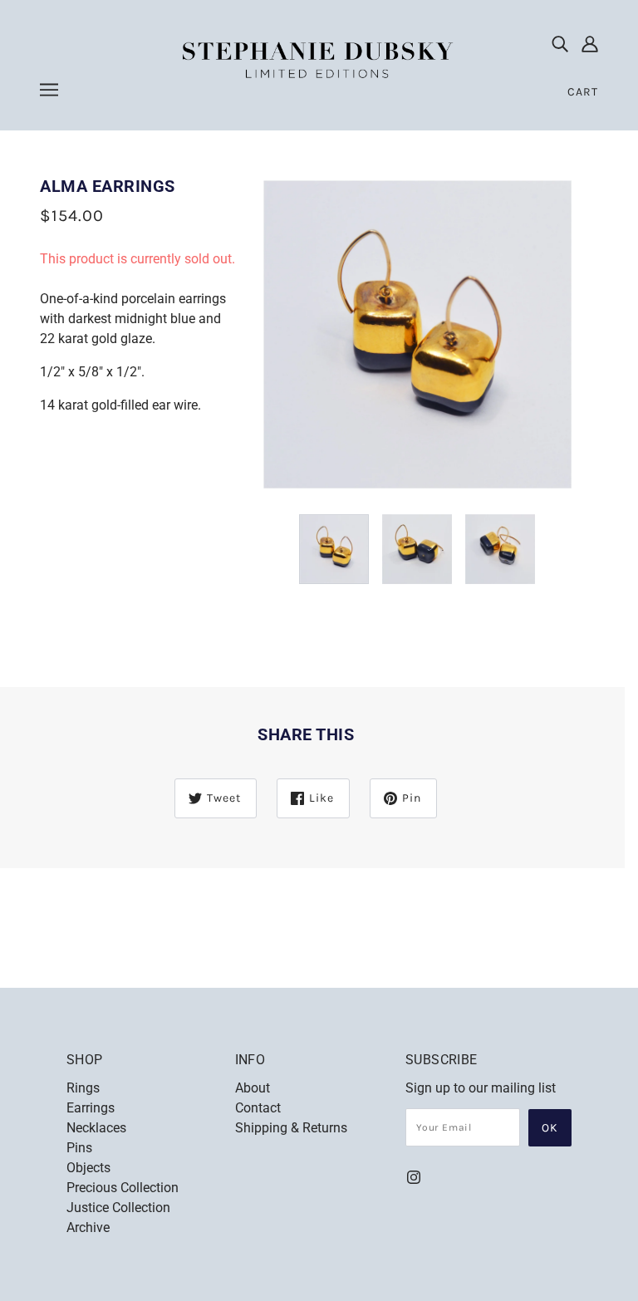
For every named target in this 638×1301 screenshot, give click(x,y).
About (252, 1088)
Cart (582, 92)
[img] (560, 43)
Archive (88, 1227)
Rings (83, 1088)
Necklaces (96, 1128)
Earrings (90, 1108)
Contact (258, 1108)
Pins (79, 1148)
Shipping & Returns (291, 1128)
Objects (88, 1168)
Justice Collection (118, 1207)
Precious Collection (122, 1187)
